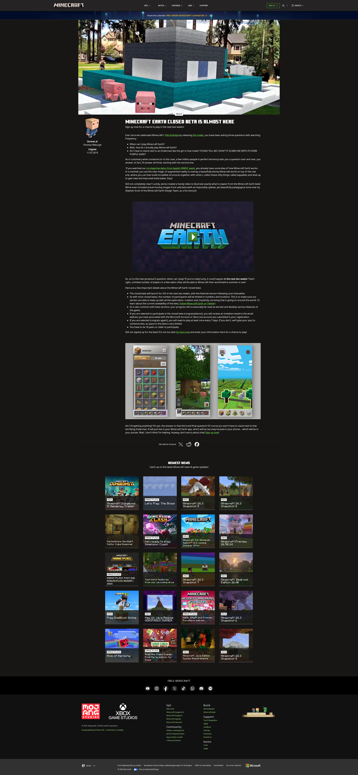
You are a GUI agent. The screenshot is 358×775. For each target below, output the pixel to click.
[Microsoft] (253, 765)
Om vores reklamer (233, 765)
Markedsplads (209, 709)
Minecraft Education (174, 722)
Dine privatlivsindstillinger (149, 769)
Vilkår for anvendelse (203, 765)
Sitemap (206, 730)
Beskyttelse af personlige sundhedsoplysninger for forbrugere (168, 765)
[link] (147, 688)
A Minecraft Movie (173, 740)
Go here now (183, 332)
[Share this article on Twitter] (180, 444)
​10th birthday (171, 135)
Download (207, 734)
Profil (205, 745)
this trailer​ (198, 135)
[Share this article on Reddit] (188, 444)
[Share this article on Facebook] (197, 444)
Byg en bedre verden (174, 737)
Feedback (207, 727)
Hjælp (205, 723)
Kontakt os (207, 737)
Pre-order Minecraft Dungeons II (186, 15)
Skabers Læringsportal (175, 730)
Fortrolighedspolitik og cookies (129, 765)
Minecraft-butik (209, 712)
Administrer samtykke (114, 730)
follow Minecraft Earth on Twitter (197, 303)
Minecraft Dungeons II (175, 712)
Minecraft (170, 709)
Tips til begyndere (210, 720)
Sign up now (212, 432)
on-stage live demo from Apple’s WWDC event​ (170, 168)
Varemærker (219, 765)
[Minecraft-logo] (68, 5)
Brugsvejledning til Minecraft (93, 730)
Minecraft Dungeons (174, 715)
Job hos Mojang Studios (175, 734)
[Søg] (285, 5)
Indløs (205, 748)
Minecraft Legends (173, 719)
